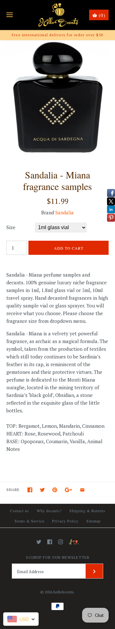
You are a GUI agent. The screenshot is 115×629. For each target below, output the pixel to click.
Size (10, 227)
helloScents (63, 592)
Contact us (19, 510)
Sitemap (93, 520)
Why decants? (49, 510)
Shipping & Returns (87, 510)
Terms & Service (29, 520)
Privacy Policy (65, 520)
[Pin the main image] (54, 489)
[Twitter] (38, 541)
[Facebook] (49, 541)
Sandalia (64, 212)
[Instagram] (60, 541)
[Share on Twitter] (42, 489)
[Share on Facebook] (29, 489)
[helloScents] (57, 15)
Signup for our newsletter (57, 557)
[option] (57, 98)
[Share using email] (82, 489)
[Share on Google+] (68, 489)
